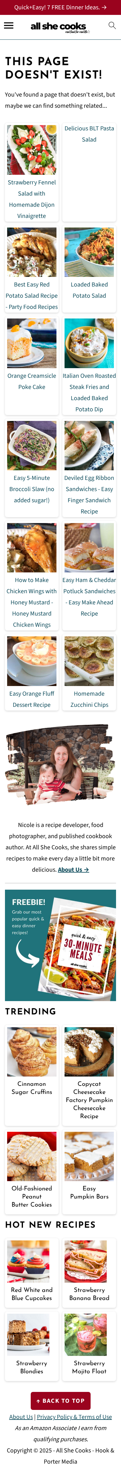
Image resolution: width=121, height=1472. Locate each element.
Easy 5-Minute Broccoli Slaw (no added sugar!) (31, 489)
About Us (21, 1417)
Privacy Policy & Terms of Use (74, 1417)
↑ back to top (60, 1401)
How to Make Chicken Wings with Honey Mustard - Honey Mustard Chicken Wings (32, 602)
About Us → (73, 869)
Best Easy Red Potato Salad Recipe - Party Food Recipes (32, 295)
